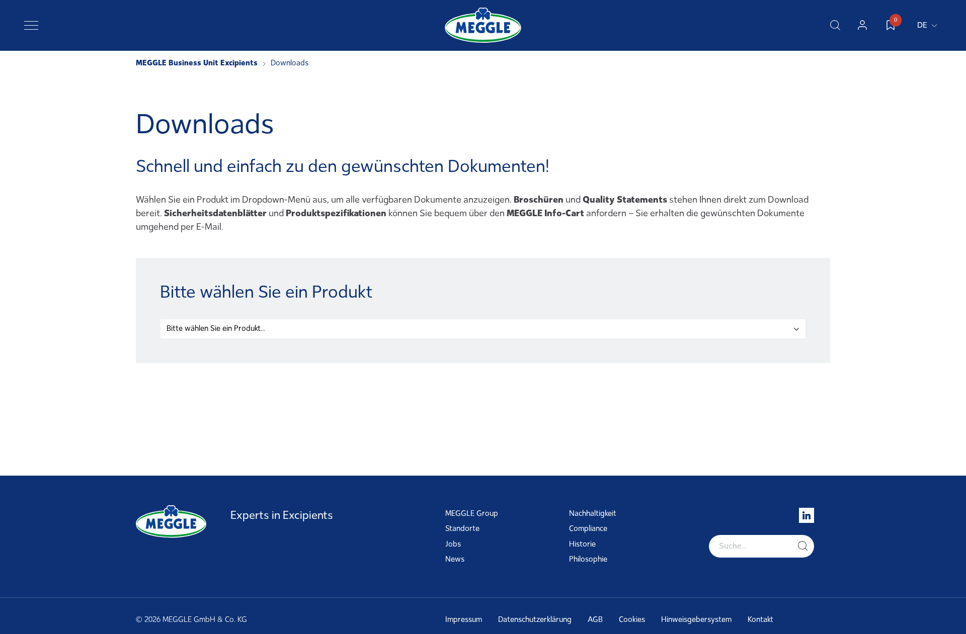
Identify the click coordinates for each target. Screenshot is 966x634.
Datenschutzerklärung (535, 619)
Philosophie (588, 559)
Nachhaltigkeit (592, 513)
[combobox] (483, 329)
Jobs (453, 544)
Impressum (463, 619)
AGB (595, 619)
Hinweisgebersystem (696, 619)
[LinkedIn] (806, 515)
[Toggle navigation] (31, 25)
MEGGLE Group (471, 513)
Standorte (462, 528)
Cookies (632, 619)
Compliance (588, 528)
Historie (582, 544)
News (454, 559)
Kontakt (760, 619)
